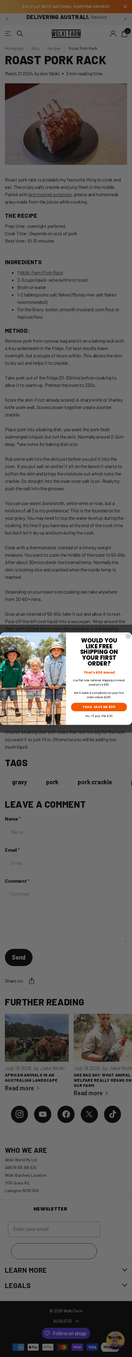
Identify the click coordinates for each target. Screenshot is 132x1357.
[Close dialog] (128, 636)
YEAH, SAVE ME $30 (99, 707)
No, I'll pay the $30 (99, 715)
